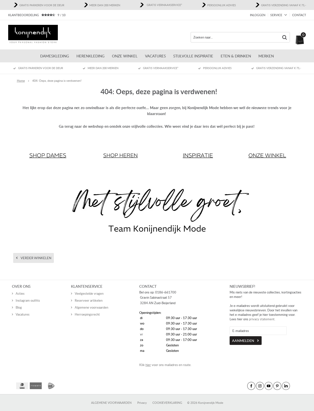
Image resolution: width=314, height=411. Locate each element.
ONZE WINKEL (125, 55)
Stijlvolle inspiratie (193, 55)
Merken (266, 55)
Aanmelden (243, 340)
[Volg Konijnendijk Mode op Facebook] (251, 386)
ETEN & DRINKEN (236, 55)
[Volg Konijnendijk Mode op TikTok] (295, 386)
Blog (19, 307)
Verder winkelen (36, 258)
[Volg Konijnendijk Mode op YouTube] (269, 386)
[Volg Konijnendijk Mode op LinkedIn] (286, 386)
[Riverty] (35, 386)
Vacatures (155, 55)
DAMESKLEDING (54, 55)
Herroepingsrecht (87, 314)
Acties (20, 293)
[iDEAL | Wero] (22, 386)
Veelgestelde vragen (89, 293)
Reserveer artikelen (89, 300)
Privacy (142, 403)
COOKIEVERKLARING (167, 403)
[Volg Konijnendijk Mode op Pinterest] (277, 386)
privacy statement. (262, 319)
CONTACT (299, 15)
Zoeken (285, 37)
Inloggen (257, 15)
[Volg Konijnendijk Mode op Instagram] (260, 386)
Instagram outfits (28, 300)
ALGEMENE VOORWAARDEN (111, 403)
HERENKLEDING (90, 55)
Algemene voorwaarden (91, 307)
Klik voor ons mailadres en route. (165, 365)
